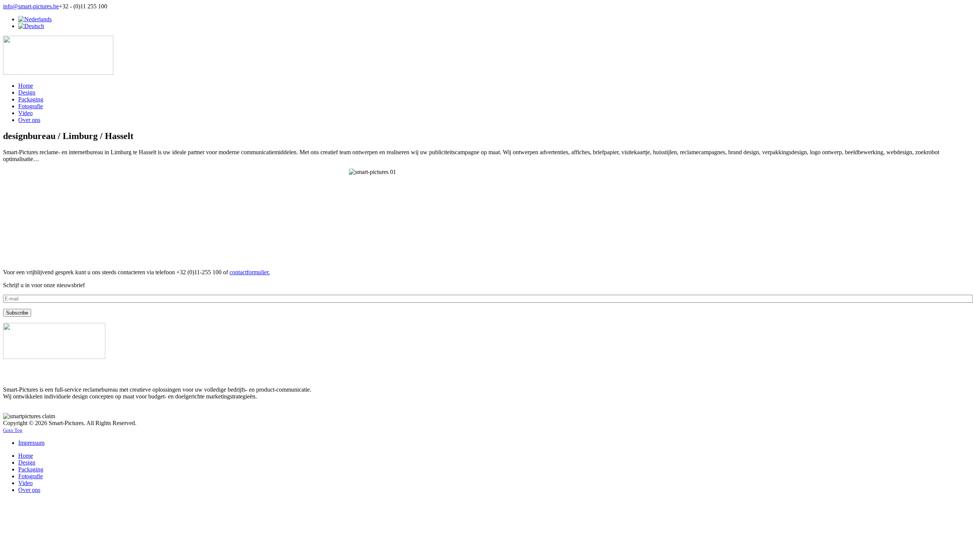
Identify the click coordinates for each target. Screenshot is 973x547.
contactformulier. (250, 272)
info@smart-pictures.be (31, 6)
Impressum (31, 442)
